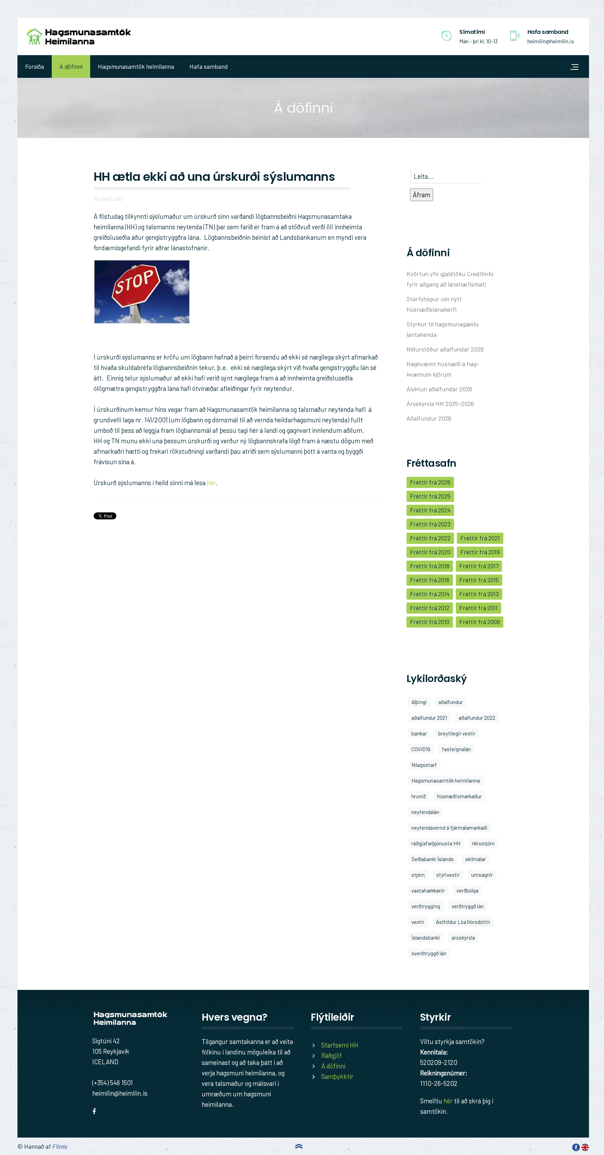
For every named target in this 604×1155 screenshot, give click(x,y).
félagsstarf (424, 765)
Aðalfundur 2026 (429, 418)
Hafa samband (208, 66)
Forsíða (34, 66)
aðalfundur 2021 (429, 718)
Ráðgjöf (331, 1055)
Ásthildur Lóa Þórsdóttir (463, 922)
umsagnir (482, 875)
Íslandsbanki (425, 937)
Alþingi (419, 702)
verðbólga (467, 890)
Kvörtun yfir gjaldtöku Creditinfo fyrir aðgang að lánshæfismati (450, 279)
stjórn (418, 875)
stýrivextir (448, 875)
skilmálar (475, 859)
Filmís (59, 1146)
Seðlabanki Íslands (432, 859)
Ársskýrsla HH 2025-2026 (440, 403)
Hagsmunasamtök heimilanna (136, 66)
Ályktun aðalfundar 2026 (439, 389)
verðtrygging (425, 906)
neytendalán (425, 812)
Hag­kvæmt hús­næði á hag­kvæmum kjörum (443, 369)
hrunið (418, 796)
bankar (419, 733)
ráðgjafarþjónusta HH (435, 843)
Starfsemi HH (339, 1045)
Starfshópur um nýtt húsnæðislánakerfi (434, 304)
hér (211, 483)
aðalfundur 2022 (477, 718)
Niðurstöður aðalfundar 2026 (445, 349)
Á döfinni (70, 66)
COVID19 (420, 749)
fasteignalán (456, 749)
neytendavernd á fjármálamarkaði (449, 827)
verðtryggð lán (468, 906)
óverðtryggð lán (428, 953)
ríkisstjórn (483, 843)
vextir (417, 922)
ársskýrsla (463, 937)
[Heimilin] (78, 36)
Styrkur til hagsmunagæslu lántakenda (443, 329)
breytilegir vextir (456, 733)
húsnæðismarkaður (459, 796)
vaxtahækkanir (428, 890)
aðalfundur (450, 702)
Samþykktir (337, 1076)
